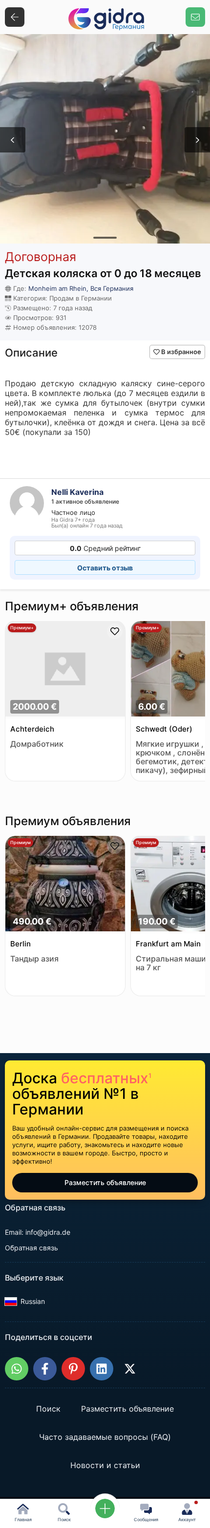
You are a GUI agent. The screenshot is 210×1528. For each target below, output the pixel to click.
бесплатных (106, 1078)
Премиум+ (22, 627)
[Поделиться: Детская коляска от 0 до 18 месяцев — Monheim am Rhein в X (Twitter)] (130, 1368)
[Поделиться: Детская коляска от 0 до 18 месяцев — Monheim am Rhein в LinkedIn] (101, 1368)
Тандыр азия (34, 958)
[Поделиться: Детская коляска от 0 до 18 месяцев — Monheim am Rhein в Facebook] (45, 1368)
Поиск (48, 1409)
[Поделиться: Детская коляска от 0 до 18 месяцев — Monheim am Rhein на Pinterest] (73, 1368)
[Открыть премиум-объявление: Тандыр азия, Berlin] (65, 884)
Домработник (36, 744)
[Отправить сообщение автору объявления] (195, 17)
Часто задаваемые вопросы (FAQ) (105, 1437)
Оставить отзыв (105, 568)
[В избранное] (115, 631)
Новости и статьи (105, 1465)
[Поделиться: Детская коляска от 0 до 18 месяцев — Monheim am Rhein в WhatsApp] (16, 1368)
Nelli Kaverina (77, 492)
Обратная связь (31, 1248)
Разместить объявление (105, 1182)
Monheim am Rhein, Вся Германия (80, 288)
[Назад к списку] (14, 17)
